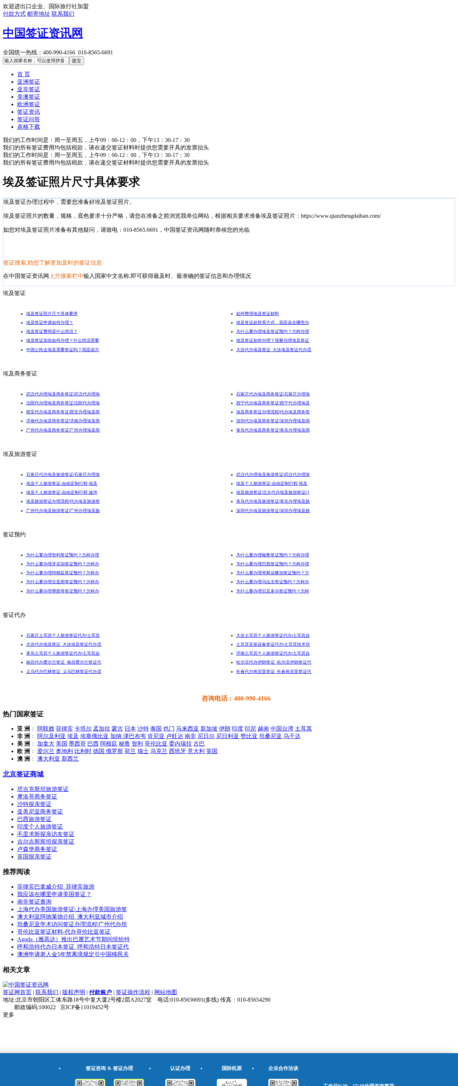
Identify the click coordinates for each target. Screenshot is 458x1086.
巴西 (93, 744)
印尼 (250, 729)
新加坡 (209, 729)
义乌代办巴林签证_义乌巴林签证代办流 (63, 671)
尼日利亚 (227, 736)
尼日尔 (206, 736)
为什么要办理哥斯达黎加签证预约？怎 (272, 572)
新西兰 (70, 759)
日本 (130, 729)
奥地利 (64, 751)
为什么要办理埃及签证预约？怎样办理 (272, 331)
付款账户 (100, 992)
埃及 (73, 736)
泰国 (156, 729)
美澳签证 (28, 97)
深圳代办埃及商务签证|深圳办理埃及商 (273, 420)
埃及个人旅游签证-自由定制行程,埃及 (61, 483)
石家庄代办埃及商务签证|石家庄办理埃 (273, 394)
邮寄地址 (38, 14)
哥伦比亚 (156, 744)
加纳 (116, 736)
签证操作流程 (133, 992)
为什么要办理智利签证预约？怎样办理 (62, 554)
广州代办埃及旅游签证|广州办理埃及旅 (63, 510)
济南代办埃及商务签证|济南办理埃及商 (63, 420)
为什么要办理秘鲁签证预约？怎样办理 (272, 554)
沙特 (143, 729)
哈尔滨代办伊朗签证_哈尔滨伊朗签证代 (273, 662)
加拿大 (45, 744)
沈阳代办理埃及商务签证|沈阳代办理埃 (63, 403)
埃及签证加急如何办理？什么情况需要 (62, 340)
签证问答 (28, 119)
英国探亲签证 (34, 857)
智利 (137, 744)
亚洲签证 (28, 82)
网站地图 (165, 992)
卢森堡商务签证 (37, 849)
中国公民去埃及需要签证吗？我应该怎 (62, 349)
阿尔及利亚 (51, 736)
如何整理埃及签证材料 (257, 313)
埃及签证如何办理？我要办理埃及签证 (272, 340)
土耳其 (303, 729)
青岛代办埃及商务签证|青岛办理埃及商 (273, 430)
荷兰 (130, 751)
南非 (190, 736)
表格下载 (28, 127)
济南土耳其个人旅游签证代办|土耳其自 (273, 653)
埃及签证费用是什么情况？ (52, 331)
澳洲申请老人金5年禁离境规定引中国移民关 (73, 954)
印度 (237, 729)
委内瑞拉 (180, 744)
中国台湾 (282, 729)
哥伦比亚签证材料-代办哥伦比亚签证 (64, 932)
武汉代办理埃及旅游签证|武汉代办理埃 (273, 474)
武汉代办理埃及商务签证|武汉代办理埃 (63, 394)
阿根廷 (108, 744)
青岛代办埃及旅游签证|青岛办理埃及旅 (273, 501)
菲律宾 (64, 729)
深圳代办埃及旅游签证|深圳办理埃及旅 (273, 510)
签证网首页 (17, 992)
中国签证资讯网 (43, 32)
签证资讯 (28, 112)
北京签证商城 (23, 774)
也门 (169, 729)
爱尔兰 (45, 751)
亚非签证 (28, 89)
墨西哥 (77, 744)
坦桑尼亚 (270, 736)
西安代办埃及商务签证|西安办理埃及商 (63, 411)
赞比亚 (249, 736)
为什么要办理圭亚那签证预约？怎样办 (62, 581)
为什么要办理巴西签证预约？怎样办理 (272, 563)
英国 (212, 751)
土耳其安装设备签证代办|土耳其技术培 (273, 644)
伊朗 (224, 729)
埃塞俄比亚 (94, 736)
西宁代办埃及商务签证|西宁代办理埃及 (273, 403)
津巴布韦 (134, 736)
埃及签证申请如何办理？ (49, 322)
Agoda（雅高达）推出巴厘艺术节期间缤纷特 (73, 939)
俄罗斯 (114, 751)
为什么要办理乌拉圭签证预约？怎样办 (272, 581)
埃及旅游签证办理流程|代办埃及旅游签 (63, 501)
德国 (99, 751)
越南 (263, 729)
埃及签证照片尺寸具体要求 (52, 313)
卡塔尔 (83, 729)
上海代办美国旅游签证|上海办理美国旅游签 (72, 909)
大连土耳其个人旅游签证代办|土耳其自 (273, 635)
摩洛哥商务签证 (37, 796)
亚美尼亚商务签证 (40, 812)
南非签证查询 (34, 902)
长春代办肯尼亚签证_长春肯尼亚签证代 (273, 671)
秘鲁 (124, 744)
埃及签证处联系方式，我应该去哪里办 (272, 322)
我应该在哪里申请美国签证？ (54, 894)
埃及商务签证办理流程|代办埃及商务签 (273, 411)
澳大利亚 (48, 759)
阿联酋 (45, 729)
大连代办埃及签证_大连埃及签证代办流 (273, 349)
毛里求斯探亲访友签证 (45, 834)
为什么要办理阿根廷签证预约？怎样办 (62, 572)
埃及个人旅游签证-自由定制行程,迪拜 (61, 492)
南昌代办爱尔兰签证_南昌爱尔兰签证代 (63, 662)
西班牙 (177, 751)
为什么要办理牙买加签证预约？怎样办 (62, 563)
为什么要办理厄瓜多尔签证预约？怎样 (272, 591)
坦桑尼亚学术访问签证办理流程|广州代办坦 (72, 924)
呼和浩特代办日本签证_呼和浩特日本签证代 (73, 947)
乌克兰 (158, 751)
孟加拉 (101, 729)
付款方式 (14, 14)
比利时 (83, 751)
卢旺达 (174, 736)
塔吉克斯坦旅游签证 (43, 789)
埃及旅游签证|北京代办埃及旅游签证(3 (272, 492)
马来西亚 (187, 729)
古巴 (199, 744)
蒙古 (117, 729)
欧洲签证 (28, 104)
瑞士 (143, 751)
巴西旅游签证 (34, 819)
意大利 (196, 751)
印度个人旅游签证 (40, 827)
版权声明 (73, 992)
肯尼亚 (156, 736)
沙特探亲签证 (34, 804)
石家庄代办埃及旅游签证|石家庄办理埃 (63, 474)
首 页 (23, 74)
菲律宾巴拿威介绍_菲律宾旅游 (55, 887)
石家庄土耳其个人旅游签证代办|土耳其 (63, 635)
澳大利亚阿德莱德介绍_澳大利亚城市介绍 (70, 917)
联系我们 (63, 14)
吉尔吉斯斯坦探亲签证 (45, 842)
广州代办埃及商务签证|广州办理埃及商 (63, 430)
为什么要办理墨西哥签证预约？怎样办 (62, 591)
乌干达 (292, 736)
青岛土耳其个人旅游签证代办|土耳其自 (63, 653)
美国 (61, 744)
